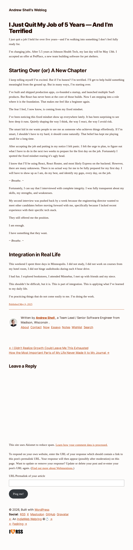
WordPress (42, 509)
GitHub (50, 514)
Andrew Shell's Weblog (28, 10)
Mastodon (37, 514)
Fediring (18, 524)
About (25, 327)
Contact (36, 327)
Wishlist (77, 327)
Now (46, 327)
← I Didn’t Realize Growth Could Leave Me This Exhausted (48, 348)
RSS (22, 514)
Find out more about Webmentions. (52, 468)
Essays (55, 327)
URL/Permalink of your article (27, 476)
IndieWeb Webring (29, 519)
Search (88, 327)
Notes (66, 327)
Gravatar (63, 514)
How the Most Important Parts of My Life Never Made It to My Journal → (59, 352)
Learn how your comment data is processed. (82, 444)
